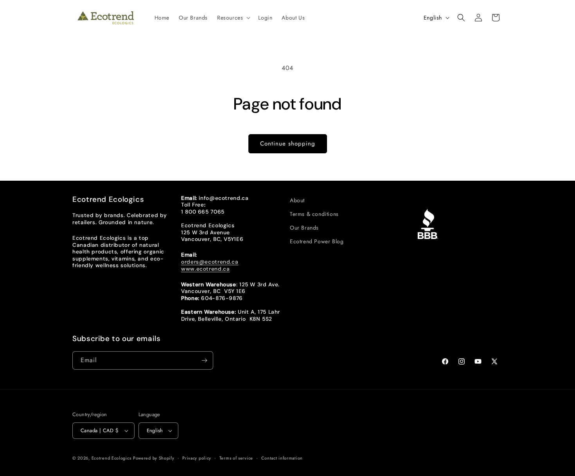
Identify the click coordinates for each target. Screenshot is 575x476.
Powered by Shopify (153, 458)
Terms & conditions (314, 214)
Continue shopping (287, 143)
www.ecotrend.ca (205, 268)
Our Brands (304, 228)
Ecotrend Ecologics (111, 458)
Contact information (282, 458)
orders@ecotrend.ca (209, 261)
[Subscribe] (204, 360)
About (297, 200)
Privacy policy (196, 458)
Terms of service (236, 458)
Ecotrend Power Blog (316, 241)
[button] (232, 17)
